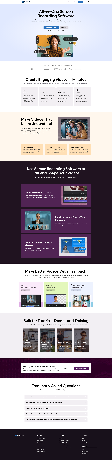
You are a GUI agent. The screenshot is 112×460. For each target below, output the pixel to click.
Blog (83, 449)
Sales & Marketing (64, 442)
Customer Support (64, 440)
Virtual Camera (41, 445)
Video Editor (40, 440)
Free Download (41, 451)
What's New (84, 453)
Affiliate (83, 440)
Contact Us (84, 442)
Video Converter (41, 442)
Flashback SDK (40, 449)
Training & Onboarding (65, 447)
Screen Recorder (41, 438)
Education (62, 438)
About (83, 438)
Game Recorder (41, 447)
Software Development (65, 445)
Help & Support (85, 451)
